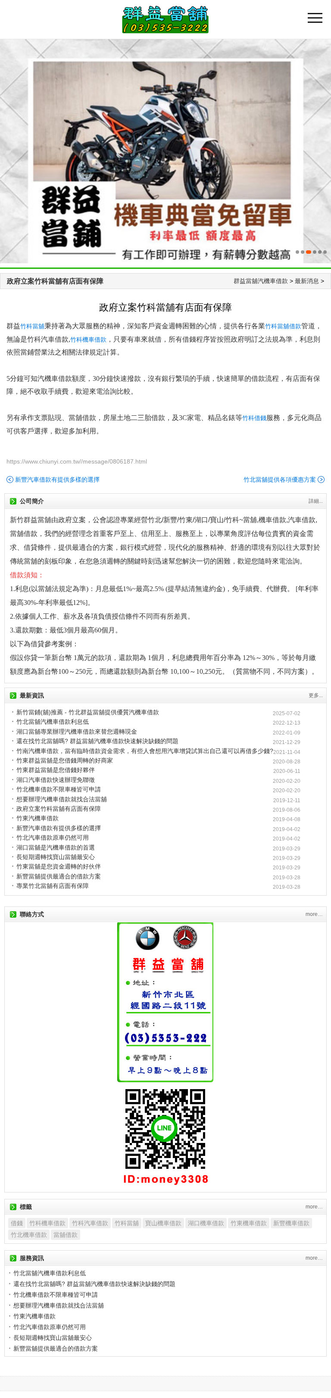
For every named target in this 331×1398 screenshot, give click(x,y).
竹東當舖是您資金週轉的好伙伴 (58, 866)
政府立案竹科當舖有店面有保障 (55, 281)
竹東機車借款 (249, 1223)
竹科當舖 (32, 326)
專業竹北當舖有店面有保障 (52, 885)
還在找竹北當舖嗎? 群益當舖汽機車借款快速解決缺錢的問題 (97, 741)
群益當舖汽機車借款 (261, 280)
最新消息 (307, 280)
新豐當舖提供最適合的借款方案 (58, 876)
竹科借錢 (254, 417)
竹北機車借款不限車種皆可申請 (58, 789)
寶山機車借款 (163, 1223)
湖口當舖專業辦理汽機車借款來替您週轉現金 (76, 731)
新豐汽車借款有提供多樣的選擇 (57, 479)
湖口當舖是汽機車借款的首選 (55, 847)
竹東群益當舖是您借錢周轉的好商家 (64, 760)
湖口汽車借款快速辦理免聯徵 (55, 779)
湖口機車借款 (206, 1223)
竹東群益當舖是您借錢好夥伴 (55, 769)
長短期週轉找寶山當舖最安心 (55, 856)
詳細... (316, 501)
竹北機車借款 (29, 1234)
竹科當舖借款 (283, 326)
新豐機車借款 (291, 1223)
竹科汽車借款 (90, 1223)
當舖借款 (65, 1234)
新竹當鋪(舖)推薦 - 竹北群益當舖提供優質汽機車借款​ (87, 712)
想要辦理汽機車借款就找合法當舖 (61, 799)
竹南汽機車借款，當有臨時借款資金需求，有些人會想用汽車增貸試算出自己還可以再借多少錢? (144, 750)
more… (314, 914)
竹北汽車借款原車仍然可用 (52, 837)
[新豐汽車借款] (165, 151)
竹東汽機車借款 (37, 818)
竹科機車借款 (88, 339)
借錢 (17, 1223)
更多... (316, 695)
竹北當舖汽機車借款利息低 (52, 721)
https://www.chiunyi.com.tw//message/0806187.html (76, 461)
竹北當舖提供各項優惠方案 (280, 479)
